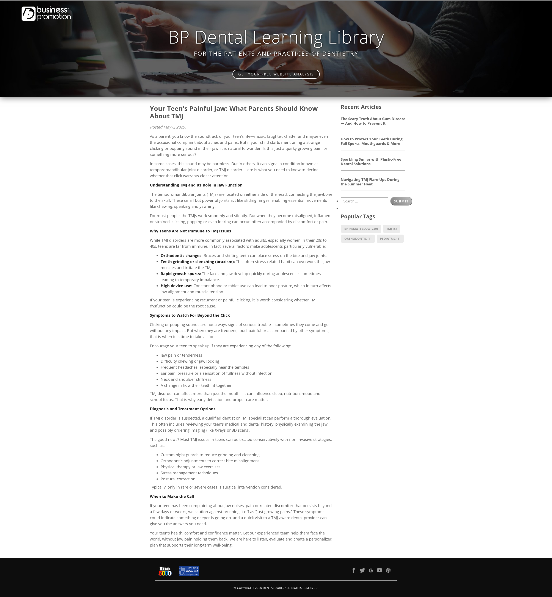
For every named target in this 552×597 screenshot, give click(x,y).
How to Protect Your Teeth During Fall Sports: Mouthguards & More (372, 141)
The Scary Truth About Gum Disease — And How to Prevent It (373, 120)
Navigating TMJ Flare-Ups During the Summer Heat (370, 181)
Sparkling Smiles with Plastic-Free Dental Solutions (371, 161)
